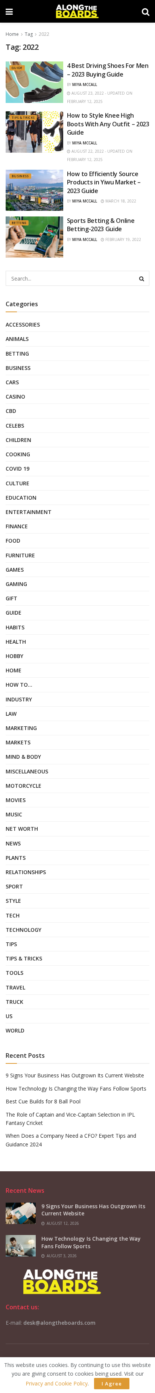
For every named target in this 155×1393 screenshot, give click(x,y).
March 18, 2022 (120, 201)
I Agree (112, 1383)
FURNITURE (20, 555)
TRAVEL (15, 987)
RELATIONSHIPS (26, 872)
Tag (29, 34)
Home (12, 34)
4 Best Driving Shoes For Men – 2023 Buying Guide (108, 69)
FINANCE (17, 526)
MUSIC (14, 814)
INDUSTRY (19, 699)
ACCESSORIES (23, 324)
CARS (12, 382)
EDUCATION (21, 497)
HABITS (15, 627)
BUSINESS (20, 176)
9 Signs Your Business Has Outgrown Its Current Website (75, 1075)
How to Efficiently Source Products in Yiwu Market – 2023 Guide (104, 182)
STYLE (13, 900)
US (9, 1016)
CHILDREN (18, 439)
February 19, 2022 (122, 239)
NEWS (13, 843)
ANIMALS (17, 338)
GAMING (16, 584)
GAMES (15, 569)
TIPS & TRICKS (23, 117)
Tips (11, 944)
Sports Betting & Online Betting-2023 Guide (101, 224)
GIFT (11, 598)
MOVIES (16, 800)
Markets (18, 742)
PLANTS (16, 857)
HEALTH (16, 641)
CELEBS (15, 425)
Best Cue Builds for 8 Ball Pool (43, 1101)
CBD (11, 410)
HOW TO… (19, 684)
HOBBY (14, 656)
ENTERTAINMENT (29, 511)
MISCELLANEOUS (27, 771)
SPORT (14, 886)
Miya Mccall (84, 84)
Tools (14, 972)
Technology (23, 929)
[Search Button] (141, 278)
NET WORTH (22, 828)
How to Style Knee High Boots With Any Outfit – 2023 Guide (108, 124)
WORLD (15, 1030)
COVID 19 (17, 468)
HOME (13, 670)
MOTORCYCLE (23, 785)
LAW (11, 713)
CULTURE (17, 483)
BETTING (19, 223)
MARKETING (21, 728)
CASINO (15, 396)
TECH (13, 915)
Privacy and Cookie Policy (57, 1383)
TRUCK (14, 1001)
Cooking (18, 454)
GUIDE (17, 68)
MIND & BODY (23, 756)
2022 (44, 34)
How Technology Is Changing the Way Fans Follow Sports (76, 1088)
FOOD (13, 540)
